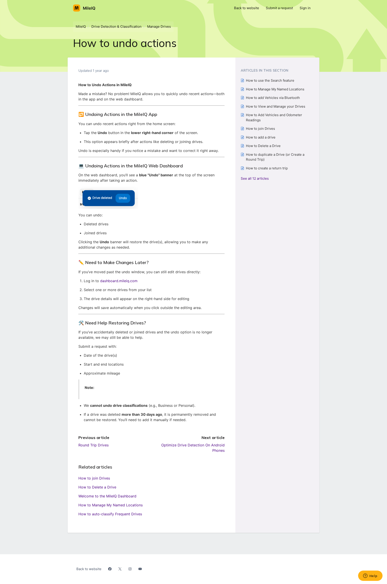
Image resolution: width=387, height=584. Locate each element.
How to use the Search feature (270, 80)
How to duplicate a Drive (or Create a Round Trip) (275, 157)
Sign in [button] (305, 8)
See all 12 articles (255, 178)
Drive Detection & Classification (116, 26)
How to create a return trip (267, 168)
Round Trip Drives (93, 445)
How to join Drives (94, 478)
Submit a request (279, 8)
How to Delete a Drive (97, 487)
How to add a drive (260, 137)
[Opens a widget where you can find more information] (370, 576)
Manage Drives (159, 26)
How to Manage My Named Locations (110, 505)
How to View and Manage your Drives (275, 106)
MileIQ (81, 26)
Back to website (246, 8)
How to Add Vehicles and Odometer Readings (274, 117)
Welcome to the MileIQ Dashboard (107, 496)
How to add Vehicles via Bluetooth (273, 98)
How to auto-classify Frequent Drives (110, 514)
